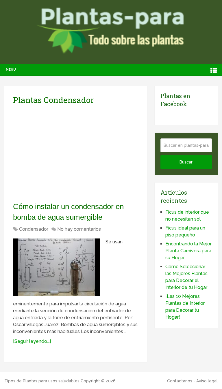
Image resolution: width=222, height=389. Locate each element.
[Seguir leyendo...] (32, 341)
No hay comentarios (79, 229)
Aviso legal (207, 381)
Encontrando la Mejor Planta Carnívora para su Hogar (188, 250)
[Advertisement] (67, 153)
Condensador (33, 229)
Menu (11, 70)
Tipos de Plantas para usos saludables (41, 381)
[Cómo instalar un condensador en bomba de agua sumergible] (56, 267)
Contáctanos (179, 381)
